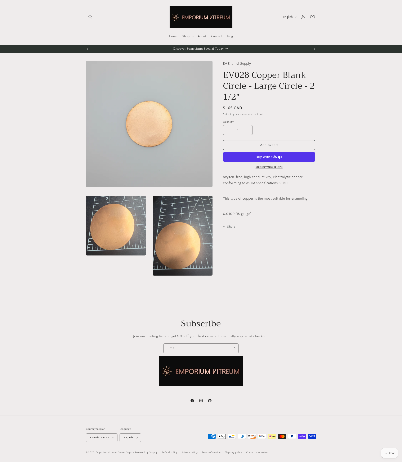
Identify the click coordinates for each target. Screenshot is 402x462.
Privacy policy (190, 452)
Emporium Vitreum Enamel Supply (115, 452)
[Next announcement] (314, 49)
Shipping (228, 114)
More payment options (269, 167)
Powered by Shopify (146, 452)
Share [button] (231, 226)
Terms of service (211, 452)
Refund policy (170, 452)
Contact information (257, 452)
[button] (90, 17)
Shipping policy (233, 452)
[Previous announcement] (87, 49)
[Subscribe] (233, 348)
